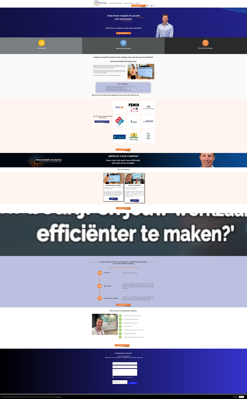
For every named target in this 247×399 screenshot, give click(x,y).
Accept (241, 397)
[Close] (245, 397)
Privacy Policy (58, 397)
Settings (235, 397)
